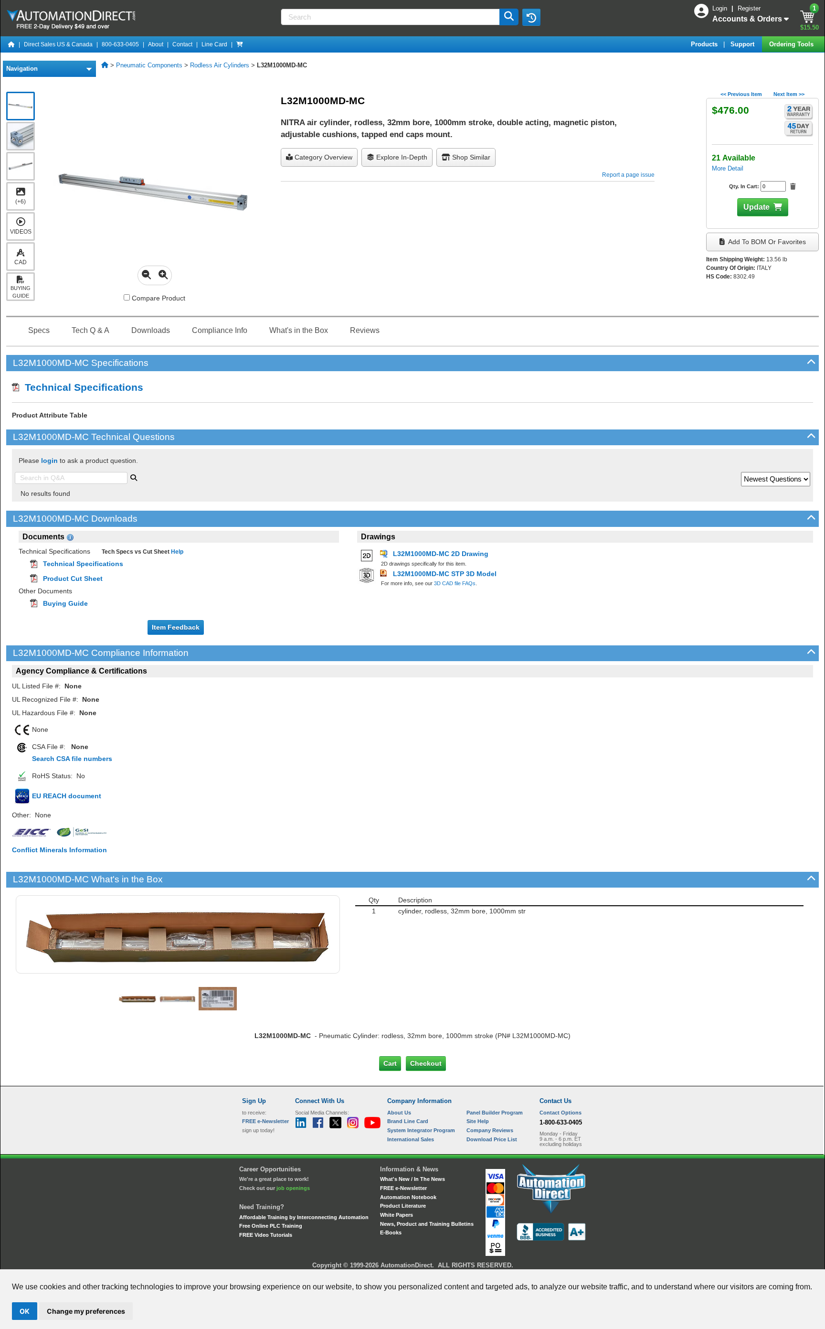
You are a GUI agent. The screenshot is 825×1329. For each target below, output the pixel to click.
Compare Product (157, 298)
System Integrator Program (421, 1130)
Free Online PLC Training (270, 1226)
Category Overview (322, 157)
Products (705, 44)
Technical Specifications (81, 387)
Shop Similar (470, 157)
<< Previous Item (741, 94)
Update (756, 207)
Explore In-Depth (400, 157)
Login (720, 8)
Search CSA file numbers (72, 758)
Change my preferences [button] (86, 1311)
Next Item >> (788, 94)
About (155, 44)
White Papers (396, 1215)
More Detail (727, 168)
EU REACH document (66, 796)
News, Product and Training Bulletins (427, 1224)
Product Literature (403, 1206)
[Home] (11, 44)
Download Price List (491, 1139)
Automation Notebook (408, 1197)
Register (749, 8)
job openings (293, 1188)
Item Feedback (176, 627)
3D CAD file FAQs (455, 583)
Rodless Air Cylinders (219, 65)
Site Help (477, 1121)
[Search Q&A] (133, 477)
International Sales (410, 1139)
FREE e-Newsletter (403, 1188)
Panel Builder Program (494, 1112)
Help (176, 551)
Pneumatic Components (149, 65)
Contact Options (560, 1112)
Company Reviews (489, 1130)
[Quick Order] (239, 44)
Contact (182, 44)
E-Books (391, 1232)
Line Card (214, 44)
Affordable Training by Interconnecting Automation (304, 1217)
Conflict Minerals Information (59, 850)
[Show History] (531, 17)
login (49, 460)
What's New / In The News (412, 1179)
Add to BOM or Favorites (766, 242)
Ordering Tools (792, 44)
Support (743, 44)
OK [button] (25, 1311)
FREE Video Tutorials (265, 1235)
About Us (399, 1112)
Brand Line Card (407, 1121)
